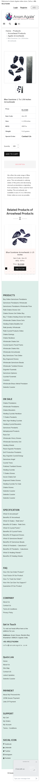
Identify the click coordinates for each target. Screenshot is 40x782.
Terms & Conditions (10, 609)
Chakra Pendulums (9, 403)
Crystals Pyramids (9, 377)
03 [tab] (12, 268)
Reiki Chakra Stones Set (11, 310)
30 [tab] (34, 274)
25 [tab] (18, 274)
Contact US (7, 672)
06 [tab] (22, 268)
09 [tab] (31, 268)
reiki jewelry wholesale (11, 327)
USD (34, 7)
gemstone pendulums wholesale (15, 303)
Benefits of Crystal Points (12, 531)
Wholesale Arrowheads (11, 352)
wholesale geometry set (12, 442)
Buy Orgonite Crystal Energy (13, 456)
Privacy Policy (8, 612)
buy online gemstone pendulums (15, 299)
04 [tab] (15, 268)
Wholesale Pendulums (11, 407)
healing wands (8, 445)
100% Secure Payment (11, 698)
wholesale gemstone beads (13, 362)
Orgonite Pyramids (9, 370)
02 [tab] (9, 268)
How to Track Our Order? (12, 579)
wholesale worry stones (12, 438)
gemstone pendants (10, 428)
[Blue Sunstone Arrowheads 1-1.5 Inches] (20, 237)
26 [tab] (22, 274)
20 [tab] (34, 271)
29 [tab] (31, 274)
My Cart (6, 718)
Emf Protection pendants (12, 452)
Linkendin (7, 748)
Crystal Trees (8, 463)
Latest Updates (8, 675)
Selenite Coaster (9, 387)
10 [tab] (34, 268)
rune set (6, 435)
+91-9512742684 (10, 641)
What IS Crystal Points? (11, 528)
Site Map (6, 668)
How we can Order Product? (13, 572)
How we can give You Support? (14, 583)
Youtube (7, 758)
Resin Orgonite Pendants (12, 449)
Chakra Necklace (9, 338)
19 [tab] (31, 271)
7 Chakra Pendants (10, 417)
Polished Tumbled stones (12, 466)
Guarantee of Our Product (12, 586)
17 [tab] (25, 271)
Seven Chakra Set (9, 477)
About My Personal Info (11, 695)
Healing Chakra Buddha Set (13, 324)
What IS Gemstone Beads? (13, 538)
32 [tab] (22, 277)
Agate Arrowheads (16, 36)
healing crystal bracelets (12, 424)
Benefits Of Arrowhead (11, 517)
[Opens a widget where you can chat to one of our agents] (26, 770)
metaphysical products (11, 431)
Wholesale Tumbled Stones (13, 366)
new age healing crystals (12, 421)
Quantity (7, 146)
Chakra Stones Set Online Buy (13, 313)
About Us (6, 602)
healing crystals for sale (12, 484)
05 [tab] (18, 268)
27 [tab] (25, 274)
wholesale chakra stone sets (14, 320)
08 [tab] (28, 268)
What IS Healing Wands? (12, 553)
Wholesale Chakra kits (11, 348)
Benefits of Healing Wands (13, 556)
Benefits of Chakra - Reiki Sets (14, 524)
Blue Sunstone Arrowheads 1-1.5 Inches (20, 253)
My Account (7, 725)
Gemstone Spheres (10, 373)
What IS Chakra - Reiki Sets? (13, 521)
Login (15, 7)
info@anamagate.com (15, 645)
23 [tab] (12, 274)
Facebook (7, 744)
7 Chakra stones (9, 473)
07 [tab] (25, 268)
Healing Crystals (9, 470)
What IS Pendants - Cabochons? (15, 545)
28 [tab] (28, 274)
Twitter (7, 751)
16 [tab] (22, 271)
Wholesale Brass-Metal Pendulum (15, 384)
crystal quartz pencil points (13, 345)
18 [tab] (28, 271)
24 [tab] (15, 274)
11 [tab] (6, 271)
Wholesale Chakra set (11, 341)
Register (23, 7)
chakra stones (8, 487)
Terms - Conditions (10, 728)
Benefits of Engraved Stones (13, 535)
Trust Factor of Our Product (13, 575)
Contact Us (26, 136)
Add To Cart (12, 154)
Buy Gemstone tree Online (12, 355)
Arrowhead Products (17, 33)
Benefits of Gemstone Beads (13, 542)
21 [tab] (6, 274)
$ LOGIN (25, 110)
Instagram (8, 755)
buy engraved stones (11, 359)
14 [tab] (15, 271)
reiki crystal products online (13, 331)
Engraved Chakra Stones (12, 480)
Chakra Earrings (8, 334)
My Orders (6, 721)
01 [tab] (6, 268)
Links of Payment (9, 702)
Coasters (6, 380)
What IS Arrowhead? (10, 514)
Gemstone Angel (9, 459)
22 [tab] (9, 274)
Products (17, 31)
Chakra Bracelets (9, 410)
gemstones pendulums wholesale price (17, 306)
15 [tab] (18, 271)
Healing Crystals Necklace (12, 414)
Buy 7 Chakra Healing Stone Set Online (17, 317)
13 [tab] (12, 271)
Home (8, 31)
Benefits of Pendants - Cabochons (15, 549)
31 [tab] (18, 277)
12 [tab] (9, 271)
